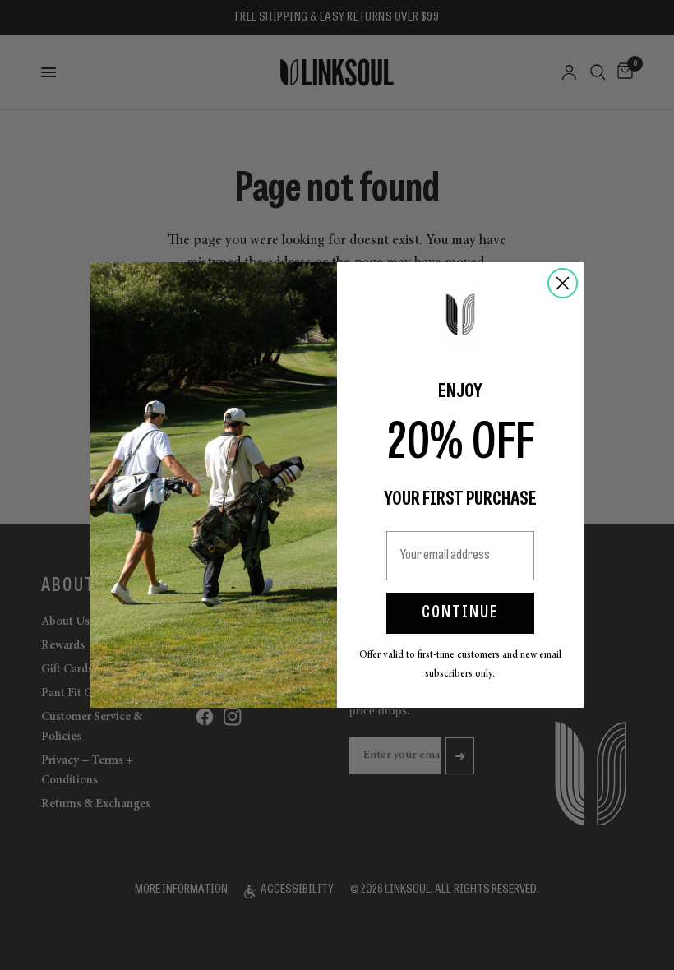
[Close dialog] (562, 283)
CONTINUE (460, 613)
